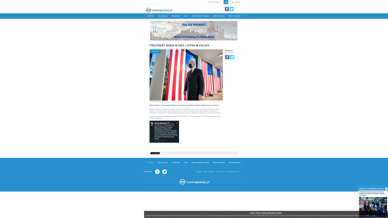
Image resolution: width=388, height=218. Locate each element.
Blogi (186, 16)
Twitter (232, 9)
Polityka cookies (220, 171)
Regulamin (212, 171)
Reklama (199, 171)
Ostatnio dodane (234, 16)
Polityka (151, 16)
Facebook (227, 9)
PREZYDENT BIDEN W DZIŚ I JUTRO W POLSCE (179, 45)
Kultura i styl (163, 16)
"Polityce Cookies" (380, 215)
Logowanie (237, 2)
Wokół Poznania (219, 16)
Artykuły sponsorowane (233, 171)
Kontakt (205, 171)
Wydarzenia (176, 16)
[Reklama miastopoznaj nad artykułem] (194, 30)
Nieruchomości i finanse (200, 16)
